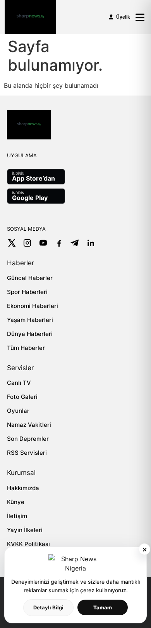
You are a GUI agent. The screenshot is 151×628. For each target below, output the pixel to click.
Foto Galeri (22, 396)
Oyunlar (18, 410)
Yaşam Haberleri (30, 320)
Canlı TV (19, 382)
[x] (11, 242)
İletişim (17, 516)
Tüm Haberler (26, 347)
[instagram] (27, 242)
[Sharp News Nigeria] (30, 17)
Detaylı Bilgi (48, 607)
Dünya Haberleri (30, 333)
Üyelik (123, 17)
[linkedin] (90, 242)
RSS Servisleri (27, 452)
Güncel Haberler (30, 278)
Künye (15, 502)
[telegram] (74, 242)
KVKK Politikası (28, 544)
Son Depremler (28, 438)
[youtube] (43, 242)
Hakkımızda (23, 488)
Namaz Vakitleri (29, 424)
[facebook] (59, 242)
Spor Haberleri (27, 292)
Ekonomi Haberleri (32, 306)
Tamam (102, 607)
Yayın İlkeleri (25, 530)
